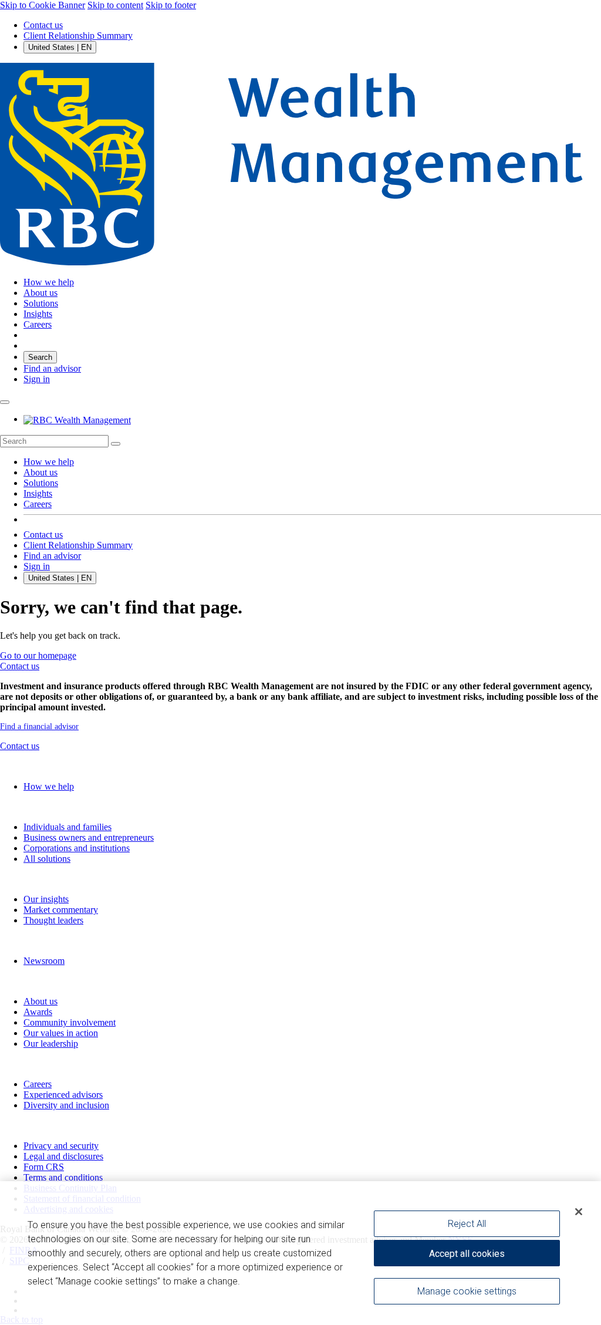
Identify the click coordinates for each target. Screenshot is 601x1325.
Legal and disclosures (63, 1156)
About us (40, 472)
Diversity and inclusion (66, 1105)
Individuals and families (67, 827)
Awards (37, 1012)
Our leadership (50, 1043)
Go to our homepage (38, 655)
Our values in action (60, 1033)
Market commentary (60, 910)
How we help (48, 462)
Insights (37, 493)
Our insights (46, 899)
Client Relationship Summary (78, 36)
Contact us (43, 25)
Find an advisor (52, 368)
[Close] (579, 1212)
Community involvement (69, 1022)
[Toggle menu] (4, 402)
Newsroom (44, 961)
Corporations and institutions (76, 848)
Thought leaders (53, 920)
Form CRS (43, 1167)
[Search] (115, 444)
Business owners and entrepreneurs (88, 837)
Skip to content (115, 5)
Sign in (36, 379)
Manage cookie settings (466, 1291)
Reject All (467, 1223)
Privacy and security (61, 1146)
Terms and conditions (63, 1177)
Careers (37, 504)
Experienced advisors (63, 1095)
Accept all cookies (467, 1253)
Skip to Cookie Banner (42, 5)
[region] (300, 1253)
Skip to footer (171, 5)
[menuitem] (300, 441)
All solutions (46, 859)
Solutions (40, 483)
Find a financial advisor (39, 726)
